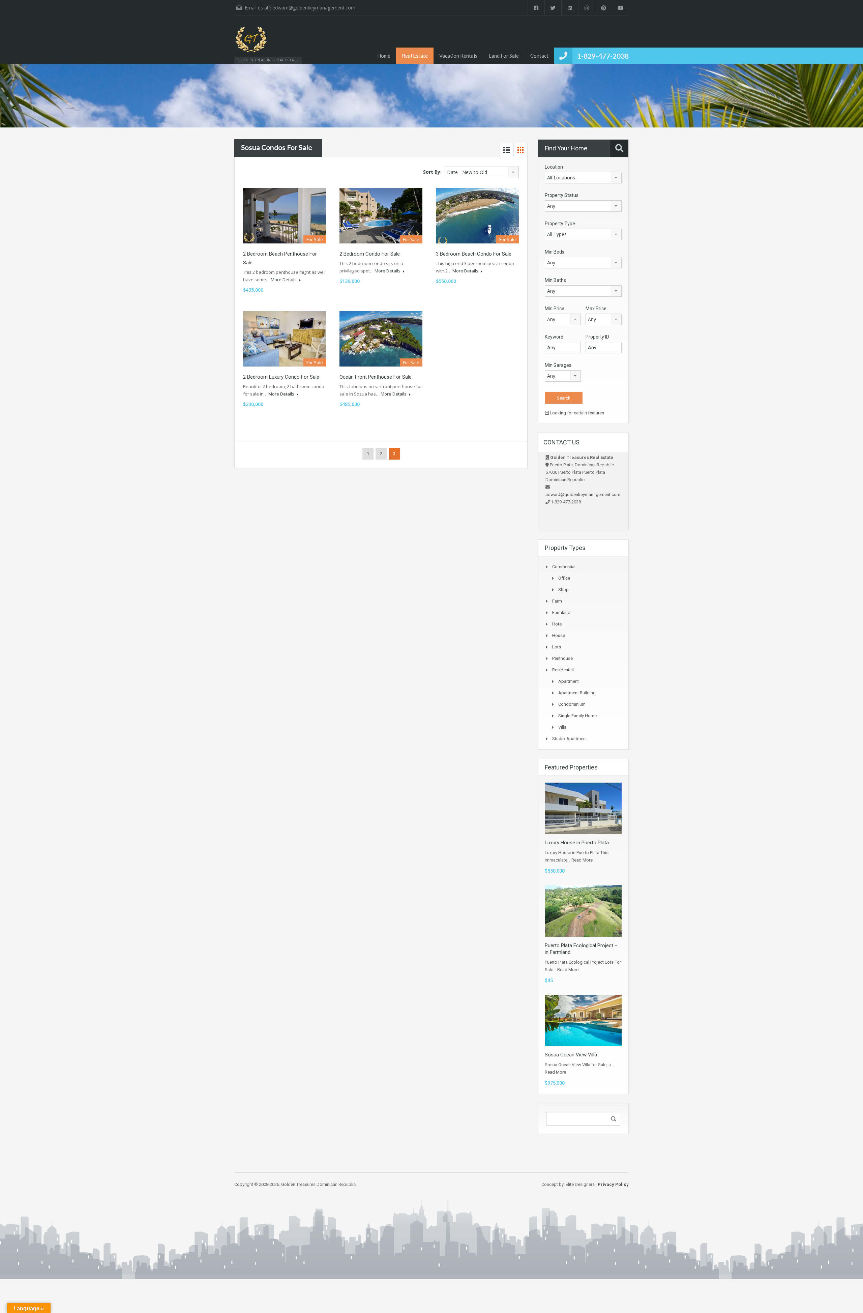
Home (383, 56)
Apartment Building (577, 692)
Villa (562, 727)
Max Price (596, 308)
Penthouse (562, 658)
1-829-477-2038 (603, 56)
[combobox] (482, 172)
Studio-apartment (569, 738)
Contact (539, 56)
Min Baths (555, 280)
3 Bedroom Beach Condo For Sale (473, 254)
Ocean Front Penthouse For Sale (375, 377)
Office (564, 578)
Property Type (560, 223)
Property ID (597, 337)
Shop (563, 589)
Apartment (568, 681)
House (558, 635)
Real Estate (415, 56)
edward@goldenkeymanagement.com (313, 7)
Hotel (557, 623)
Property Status (561, 195)
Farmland (561, 612)
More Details (284, 279)
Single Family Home (577, 715)
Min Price (554, 308)
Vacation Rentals (458, 56)
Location (554, 167)
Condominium (572, 704)
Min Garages (558, 365)
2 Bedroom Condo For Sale (369, 254)
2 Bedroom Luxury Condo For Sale (281, 377)
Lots (556, 646)
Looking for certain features (576, 412)
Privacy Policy (613, 1184)
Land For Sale (504, 56)
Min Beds (554, 252)
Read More (582, 860)
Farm (557, 601)
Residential (563, 669)
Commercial (563, 566)
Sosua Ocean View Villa (571, 1055)
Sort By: (432, 172)
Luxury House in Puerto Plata (577, 843)
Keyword (554, 337)
